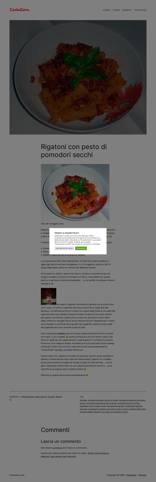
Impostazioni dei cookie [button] (64, 248)
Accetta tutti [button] (81, 248)
